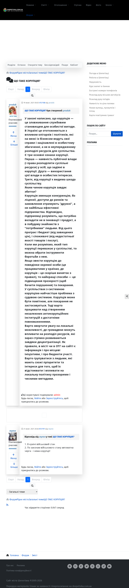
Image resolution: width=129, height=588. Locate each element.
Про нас (10, 565)
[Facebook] (81, 566)
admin (57, 395)
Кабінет (74, 65)
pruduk (12, 104)
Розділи (11, 65)
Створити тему (35, 65)
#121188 (42, 103)
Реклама (21, 565)
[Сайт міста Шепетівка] (13, 10)
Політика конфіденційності (18, 570)
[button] (31, 5)
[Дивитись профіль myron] (13, 436)
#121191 (42, 429)
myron (12, 430)
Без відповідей (51, 65)
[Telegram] (69, 566)
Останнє (22, 65)
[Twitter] (86, 566)
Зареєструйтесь (54, 398)
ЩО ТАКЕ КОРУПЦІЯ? (35, 110)
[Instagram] (98, 566)
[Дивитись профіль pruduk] (13, 110)
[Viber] (75, 566)
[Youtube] (109, 566)
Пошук (65, 65)
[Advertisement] (64, 37)
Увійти (37, 398)
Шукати (117, 133)
